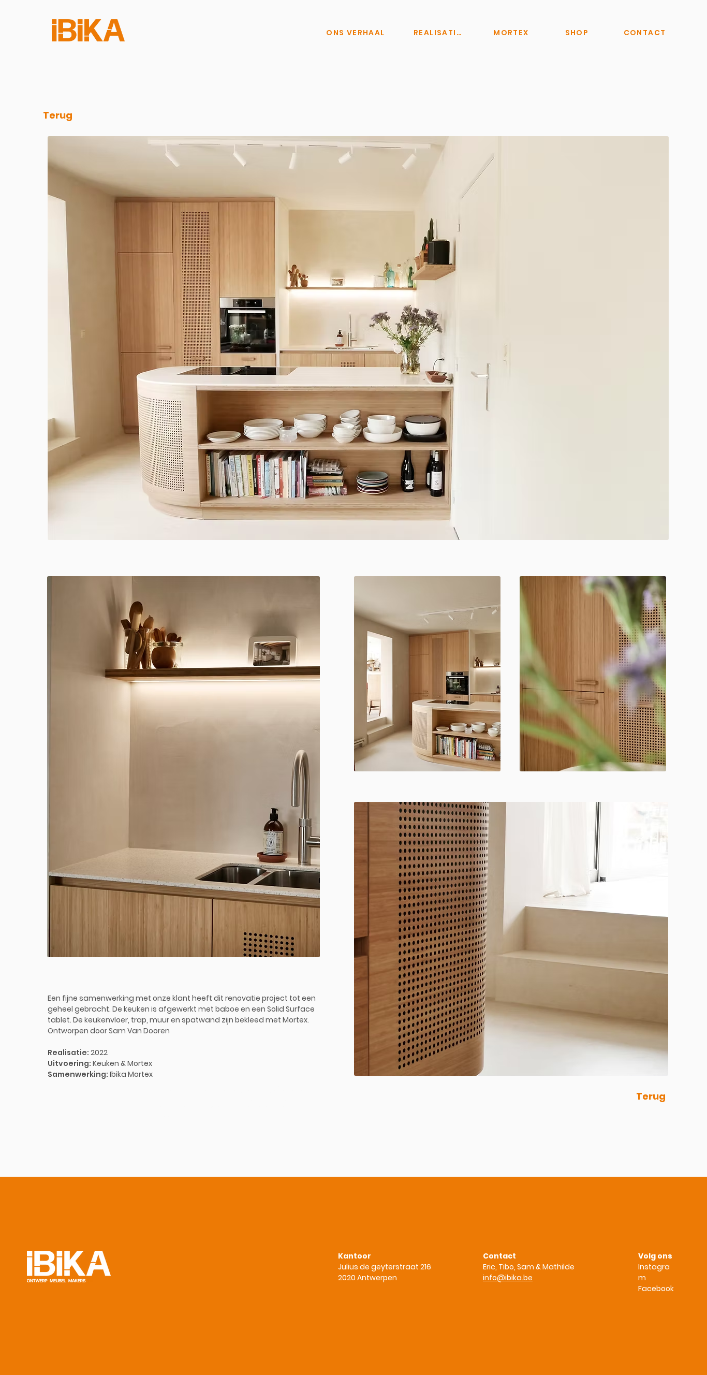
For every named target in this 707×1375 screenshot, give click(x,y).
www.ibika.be (173, 1115)
